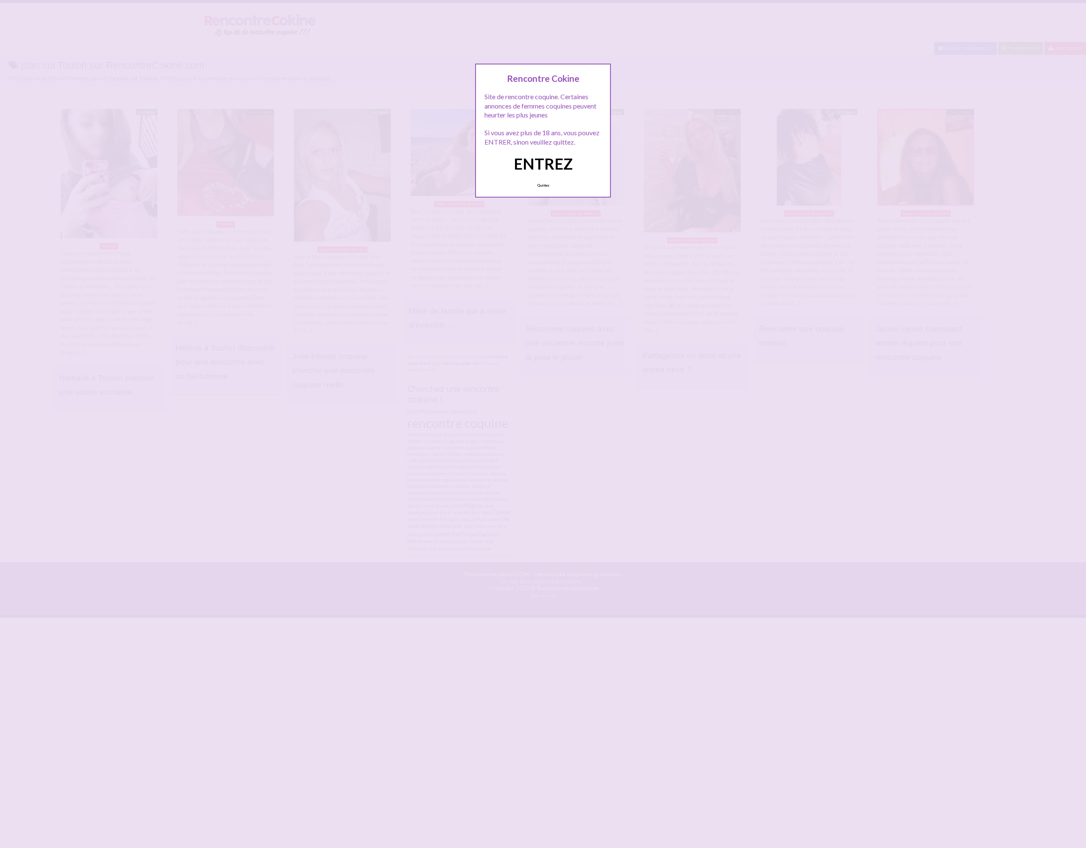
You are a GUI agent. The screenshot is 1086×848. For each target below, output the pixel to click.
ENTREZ (543, 163)
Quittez (543, 185)
